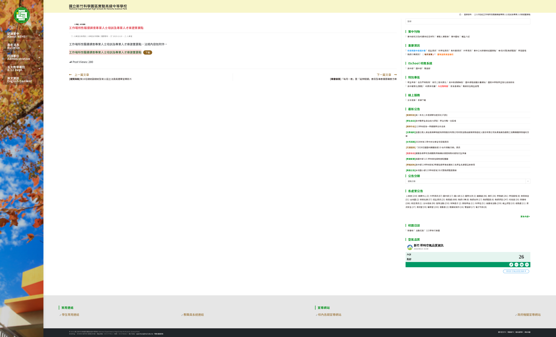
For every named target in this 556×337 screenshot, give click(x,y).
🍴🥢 (428, 54)
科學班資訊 (443, 50)
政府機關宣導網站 (529, 314)
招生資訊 (432, 50)
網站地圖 (527, 332)
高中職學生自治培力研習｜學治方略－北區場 (431, 120)
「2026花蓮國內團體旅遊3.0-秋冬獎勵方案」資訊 (433, 147)
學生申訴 (411, 82)
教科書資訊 (456, 50)
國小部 (459, 195)
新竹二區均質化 (439, 82)
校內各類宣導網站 (329, 314)
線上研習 (508, 203)
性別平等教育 (424, 82)
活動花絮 (420, 230)
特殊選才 (455, 203)
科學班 (480, 203)
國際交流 (470, 195)
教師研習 (501, 199)
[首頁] (460, 14)
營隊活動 (442, 203)
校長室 (514, 199)
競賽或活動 (494, 203)
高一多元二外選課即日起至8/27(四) (426, 114)
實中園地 (455, 36)
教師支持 (476, 199)
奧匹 (492, 195)
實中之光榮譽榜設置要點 (485, 50)
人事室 (76, 24)
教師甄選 (488, 199)
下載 (147, 52)
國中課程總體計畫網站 (475, 82)
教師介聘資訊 (413, 54)
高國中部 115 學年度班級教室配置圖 (427, 158)
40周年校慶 (430, 86)
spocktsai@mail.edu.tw (144, 334)
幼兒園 (414, 199)
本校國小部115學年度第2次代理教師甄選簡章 (431, 170)
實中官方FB (502, 332)
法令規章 (82, 24)
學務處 (502, 195)
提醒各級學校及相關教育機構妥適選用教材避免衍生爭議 (436, 153)
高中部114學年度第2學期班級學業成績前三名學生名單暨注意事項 (440, 164)
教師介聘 (463, 199)
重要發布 (104, 36)
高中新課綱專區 (456, 82)
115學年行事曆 (433, 230)
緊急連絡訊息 (158, 334)
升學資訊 (467, 50)
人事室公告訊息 (80, 36)
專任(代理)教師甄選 (507, 50)
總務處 (520, 203)
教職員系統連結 (194, 314)
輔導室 (433, 207)
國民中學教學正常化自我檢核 (501, 82)
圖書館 (482, 195)
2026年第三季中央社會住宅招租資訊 (427, 141)
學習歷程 (522, 50)
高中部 (410, 68)
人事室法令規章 (93, 36)
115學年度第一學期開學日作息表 (425, 126)
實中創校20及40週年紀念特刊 (420, 36)
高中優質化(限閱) (415, 86)
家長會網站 (455, 86)
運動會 (444, 207)
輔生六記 (466, 36)
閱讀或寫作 (457, 207)
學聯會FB (510, 332)
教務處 (451, 199)
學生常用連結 (70, 314)
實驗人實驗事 (443, 36)
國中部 (419, 68)
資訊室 (422, 207)
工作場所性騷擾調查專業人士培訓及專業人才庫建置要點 (105, 52)
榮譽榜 (410, 230)
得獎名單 (426, 199)
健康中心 (423, 195)
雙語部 (427, 68)
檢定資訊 (416, 203)
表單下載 (422, 100)
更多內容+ (525, 216)
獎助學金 (468, 203)
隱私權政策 (519, 332)
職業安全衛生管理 (471, 86)
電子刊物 (481, 207)
